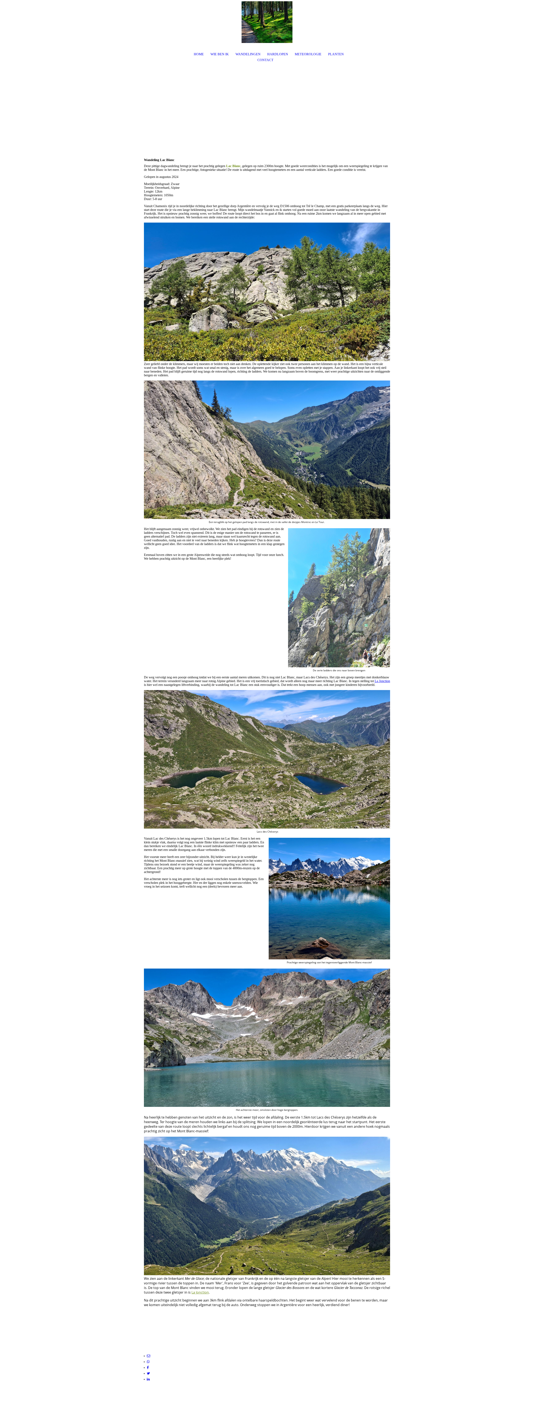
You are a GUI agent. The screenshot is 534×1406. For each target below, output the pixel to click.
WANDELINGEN (248, 54)
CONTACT (265, 60)
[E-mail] (148, 1356)
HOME (199, 54)
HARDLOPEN (277, 54)
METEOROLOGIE (308, 54)
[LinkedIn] (148, 1379)
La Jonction (382, 681)
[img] (267, 22)
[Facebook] (148, 1367)
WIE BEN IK (219, 54)
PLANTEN (336, 54)
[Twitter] (148, 1373)
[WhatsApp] (148, 1361)
